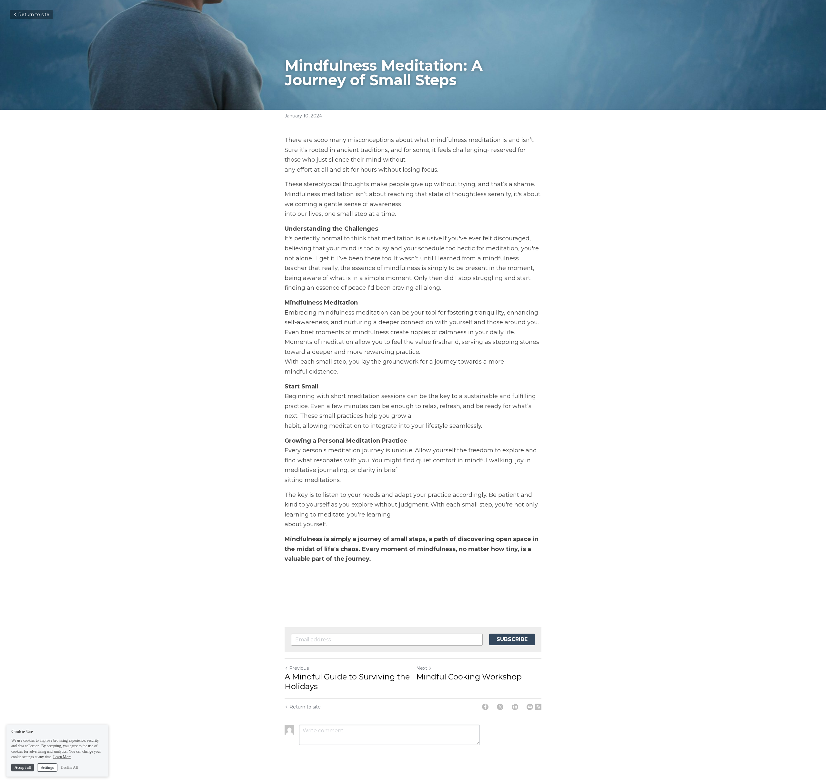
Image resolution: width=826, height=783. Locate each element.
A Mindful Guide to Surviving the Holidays (347, 681)
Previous (299, 668)
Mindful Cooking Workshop (469, 676)
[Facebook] (485, 707)
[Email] (530, 707)
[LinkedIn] (515, 707)
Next (421, 668)
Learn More (62, 756)
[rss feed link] (538, 707)
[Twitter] (500, 707)
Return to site (33, 14)
